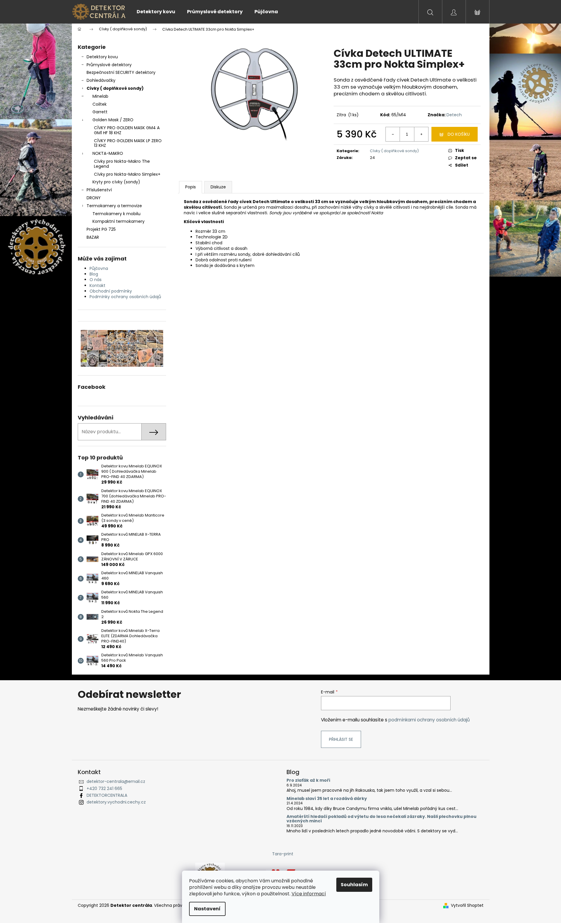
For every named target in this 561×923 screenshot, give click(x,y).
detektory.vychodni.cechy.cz (116, 802)
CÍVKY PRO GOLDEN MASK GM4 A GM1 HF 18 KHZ (127, 130)
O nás (96, 280)
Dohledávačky (101, 80)
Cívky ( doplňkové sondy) (115, 88)
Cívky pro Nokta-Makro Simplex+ (127, 174)
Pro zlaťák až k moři (308, 780)
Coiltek (99, 104)
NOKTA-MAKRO (107, 153)
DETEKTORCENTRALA (107, 795)
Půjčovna (99, 268)
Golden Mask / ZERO (112, 120)
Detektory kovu (102, 57)
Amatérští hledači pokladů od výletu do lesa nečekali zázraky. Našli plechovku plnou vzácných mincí (381, 819)
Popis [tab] (190, 187)
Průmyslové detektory (109, 65)
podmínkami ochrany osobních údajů (429, 720)
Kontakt (97, 285)
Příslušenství (99, 190)
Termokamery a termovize (114, 206)
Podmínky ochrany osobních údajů (125, 297)
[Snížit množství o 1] (393, 134)
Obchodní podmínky (111, 291)
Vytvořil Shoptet (467, 905)
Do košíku (459, 134)
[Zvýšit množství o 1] (421, 134)
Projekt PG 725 (101, 229)
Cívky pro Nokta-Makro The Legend (122, 163)
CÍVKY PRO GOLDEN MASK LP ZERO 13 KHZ (128, 143)
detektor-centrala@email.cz (116, 781)
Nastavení (207, 908)
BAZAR (93, 237)
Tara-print (282, 854)
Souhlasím (354, 884)
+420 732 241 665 (104, 788)
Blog (94, 274)
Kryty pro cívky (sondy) (116, 182)
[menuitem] (156, 12)
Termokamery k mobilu (116, 214)
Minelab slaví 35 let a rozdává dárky (327, 798)
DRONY (94, 198)
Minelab (100, 96)
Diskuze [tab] (218, 187)
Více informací (309, 893)
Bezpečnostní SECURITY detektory (121, 72)
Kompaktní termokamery (118, 221)
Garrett (99, 112)
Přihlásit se (341, 739)
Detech (454, 115)
